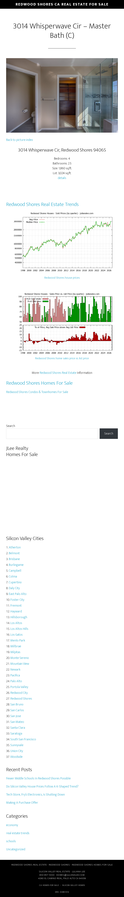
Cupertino (15, 582)
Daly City (14, 588)
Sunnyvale (16, 745)
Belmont (14, 553)
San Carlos (17, 710)
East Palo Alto (17, 594)
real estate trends (17, 833)
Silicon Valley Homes (73, 885)
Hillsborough (18, 617)
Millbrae (15, 646)
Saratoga (16, 733)
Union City (16, 751)
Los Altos (16, 623)
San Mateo (17, 722)
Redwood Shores (21, 698)
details (62, 178)
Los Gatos (16, 634)
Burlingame (16, 565)
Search (10, 426)
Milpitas (15, 652)
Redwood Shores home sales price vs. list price (62, 358)
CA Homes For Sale (49, 885)
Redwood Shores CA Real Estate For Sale (62, 4)
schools (11, 841)
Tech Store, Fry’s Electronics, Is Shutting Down (35, 794)
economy (12, 825)
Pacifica (15, 675)
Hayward (16, 611)
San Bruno (16, 704)
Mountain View (19, 663)
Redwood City (19, 693)
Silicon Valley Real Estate (54, 871)
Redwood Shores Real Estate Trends (42, 204)
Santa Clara (17, 727)
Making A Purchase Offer (22, 802)
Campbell (15, 570)
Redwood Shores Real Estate (58, 373)
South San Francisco (23, 739)
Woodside (16, 757)
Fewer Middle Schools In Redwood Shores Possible (38, 778)
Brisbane (14, 559)
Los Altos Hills (19, 629)
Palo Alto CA (70, 878)
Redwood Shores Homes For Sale (39, 383)
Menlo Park (17, 640)
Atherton (15, 547)
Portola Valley (19, 687)
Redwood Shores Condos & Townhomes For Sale (37, 392)
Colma (13, 576)
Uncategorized (15, 849)
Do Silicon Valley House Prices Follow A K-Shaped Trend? (42, 786)
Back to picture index (19, 140)
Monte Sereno (19, 658)
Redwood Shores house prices (62, 277)
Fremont (16, 605)
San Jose (15, 716)
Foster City (17, 600)
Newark (15, 669)
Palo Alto (16, 681)
